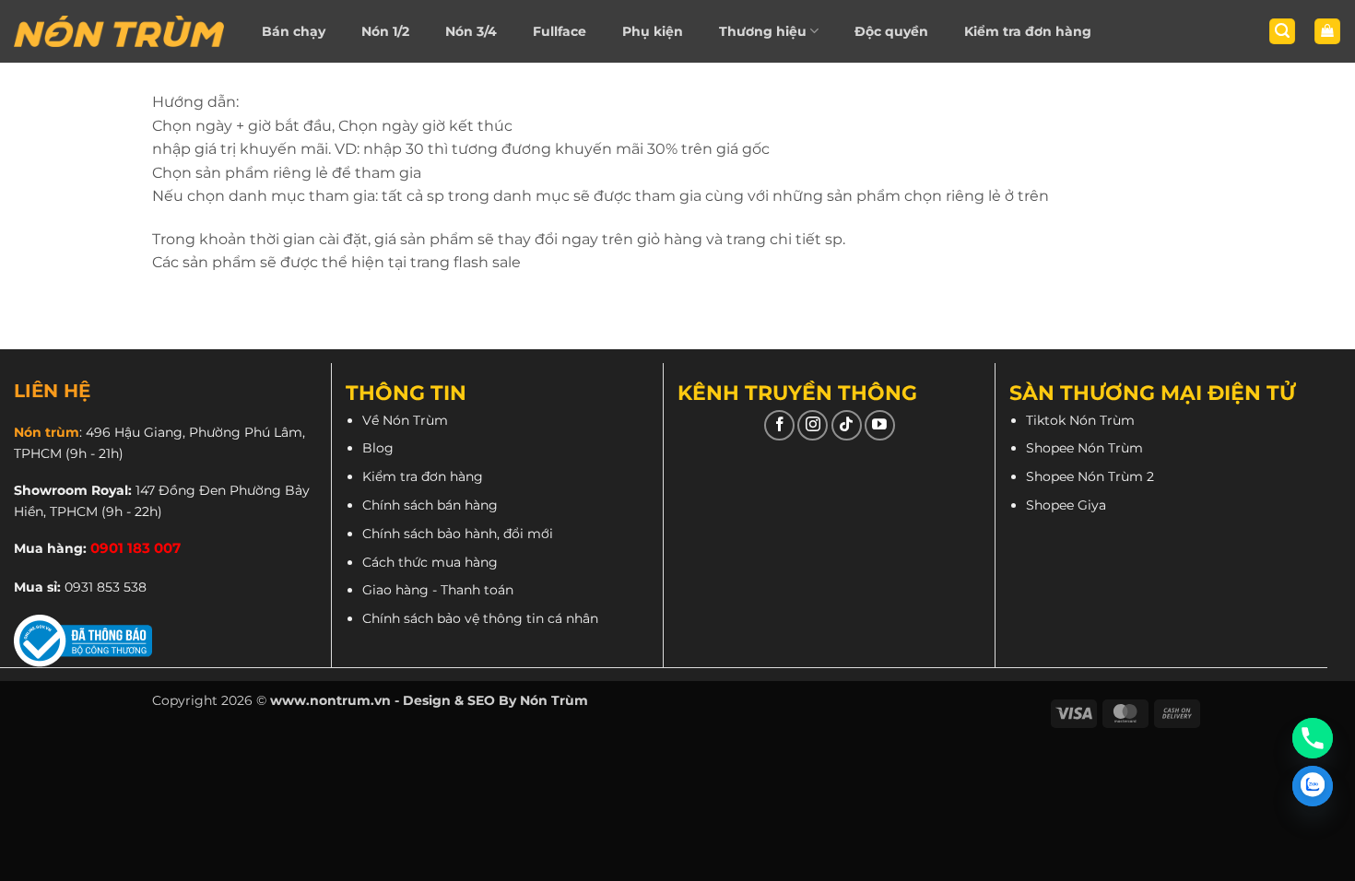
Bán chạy (293, 31)
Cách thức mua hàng (430, 562)
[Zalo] (1312, 786)
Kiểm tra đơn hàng (1027, 31)
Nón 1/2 (385, 31)
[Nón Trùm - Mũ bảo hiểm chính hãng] (119, 31)
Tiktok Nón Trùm (1080, 420)
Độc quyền (891, 31)
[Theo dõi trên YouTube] (880, 425)
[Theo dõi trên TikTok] (846, 425)
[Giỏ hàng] (1327, 31)
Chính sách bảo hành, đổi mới (457, 533)
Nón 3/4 (471, 31)
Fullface (559, 31)
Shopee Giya (1066, 505)
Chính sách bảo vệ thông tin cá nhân (480, 618)
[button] (1282, 31)
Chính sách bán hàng (430, 505)
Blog (378, 448)
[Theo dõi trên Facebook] (779, 425)
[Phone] (1312, 738)
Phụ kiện (652, 31)
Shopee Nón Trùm (1084, 448)
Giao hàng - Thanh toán (437, 589)
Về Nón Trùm (405, 420)
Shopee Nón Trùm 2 (1090, 476)
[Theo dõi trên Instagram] (812, 425)
